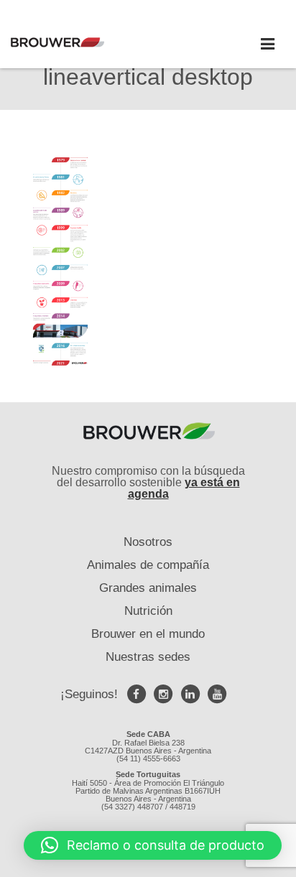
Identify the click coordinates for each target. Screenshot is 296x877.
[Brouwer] (79, 42)
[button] (153, 845)
